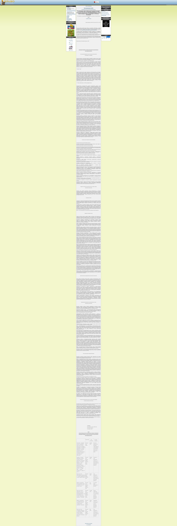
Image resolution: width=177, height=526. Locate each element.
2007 (67, 10)
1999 (70, 11)
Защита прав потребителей (105, 13)
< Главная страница (88, 18)
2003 (73, 10)
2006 (69, 10)
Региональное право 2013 (104, 12)
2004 (72, 10)
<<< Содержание (88, 524)
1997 (73, 11)
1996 (75, 11)
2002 (75, 10)
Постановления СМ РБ (88, 8)
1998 (72, 11)
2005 (70, 10)
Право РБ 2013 (103, 11)
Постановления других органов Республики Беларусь (89, 9)
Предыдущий (86, 523)
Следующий (90, 523)
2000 (69, 11)
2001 (67, 11)
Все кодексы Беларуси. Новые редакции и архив (105, 15)
